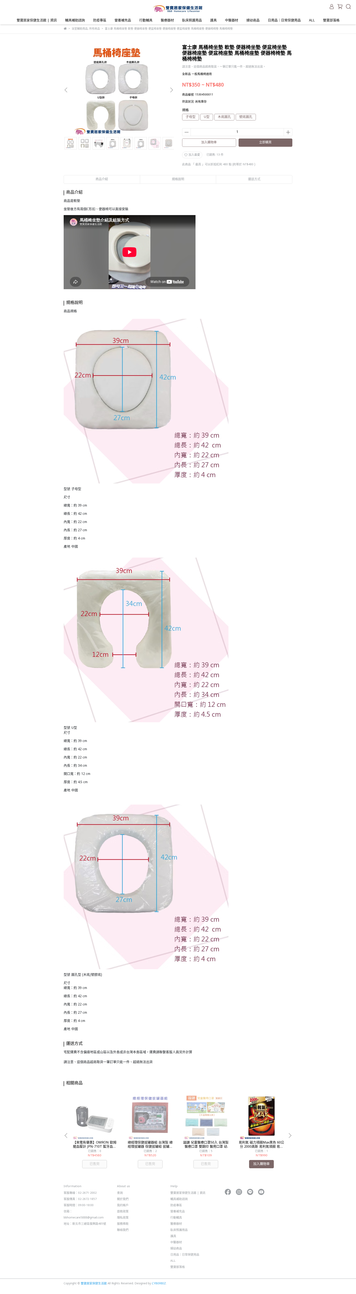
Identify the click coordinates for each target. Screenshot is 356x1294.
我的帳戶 (123, 1205)
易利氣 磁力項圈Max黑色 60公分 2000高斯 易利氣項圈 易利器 (261, 1145)
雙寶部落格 (331, 21)
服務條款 (123, 1224)
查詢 (120, 1193)
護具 (213, 21)
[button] (171, 89)
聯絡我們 (123, 1230)
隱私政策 (123, 1217)
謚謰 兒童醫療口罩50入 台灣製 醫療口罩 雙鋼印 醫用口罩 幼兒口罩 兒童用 (205, 1145)
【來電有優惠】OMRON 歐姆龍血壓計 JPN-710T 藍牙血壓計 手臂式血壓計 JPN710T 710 (94, 1145)
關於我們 (123, 1199)
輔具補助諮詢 (75, 21)
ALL (312, 21)
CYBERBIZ (159, 1283)
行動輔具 (145, 21)
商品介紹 (102, 179)
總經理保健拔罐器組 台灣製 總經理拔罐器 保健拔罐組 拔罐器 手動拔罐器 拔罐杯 (150, 1145)
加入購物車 (209, 142)
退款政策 (123, 1211)
